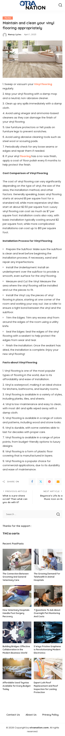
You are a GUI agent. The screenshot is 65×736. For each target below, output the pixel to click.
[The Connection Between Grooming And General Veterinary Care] (17, 559)
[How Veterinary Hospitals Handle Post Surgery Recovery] (17, 596)
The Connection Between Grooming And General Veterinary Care (16, 576)
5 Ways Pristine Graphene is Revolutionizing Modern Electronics (47, 649)
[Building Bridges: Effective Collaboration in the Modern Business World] (17, 632)
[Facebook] (32, 481)
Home (8, 18)
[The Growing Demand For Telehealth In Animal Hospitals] (48, 559)
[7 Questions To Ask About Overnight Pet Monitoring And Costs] (48, 596)
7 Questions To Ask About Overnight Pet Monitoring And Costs (47, 613)
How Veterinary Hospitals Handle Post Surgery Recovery (16, 613)
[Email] (58, 481)
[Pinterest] (49, 481)
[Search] (60, 5)
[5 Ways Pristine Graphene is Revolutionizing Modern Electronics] (48, 632)
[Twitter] (40, 481)
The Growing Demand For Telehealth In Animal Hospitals (47, 576)
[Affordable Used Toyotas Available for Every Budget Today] (17, 668)
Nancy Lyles (14, 34)
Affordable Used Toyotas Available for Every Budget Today (17, 685)
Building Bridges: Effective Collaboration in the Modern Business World (16, 649)
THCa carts (11, 533)
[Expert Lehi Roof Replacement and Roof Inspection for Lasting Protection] (48, 668)
